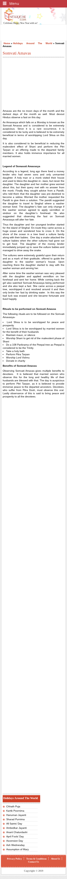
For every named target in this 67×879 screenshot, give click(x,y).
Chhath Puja (13, 806)
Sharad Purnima (15, 819)
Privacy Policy (14, 858)
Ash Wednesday (15, 845)
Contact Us (33, 861)
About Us (55, 858)
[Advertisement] (33, 82)
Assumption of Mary (17, 849)
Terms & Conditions (36, 858)
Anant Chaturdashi (16, 832)
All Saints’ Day (14, 823)
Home (7, 43)
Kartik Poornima (15, 810)
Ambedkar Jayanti (16, 827)
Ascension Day (14, 840)
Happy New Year (21, 23)
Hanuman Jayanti (16, 815)
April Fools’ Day (15, 836)
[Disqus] (33, 744)
